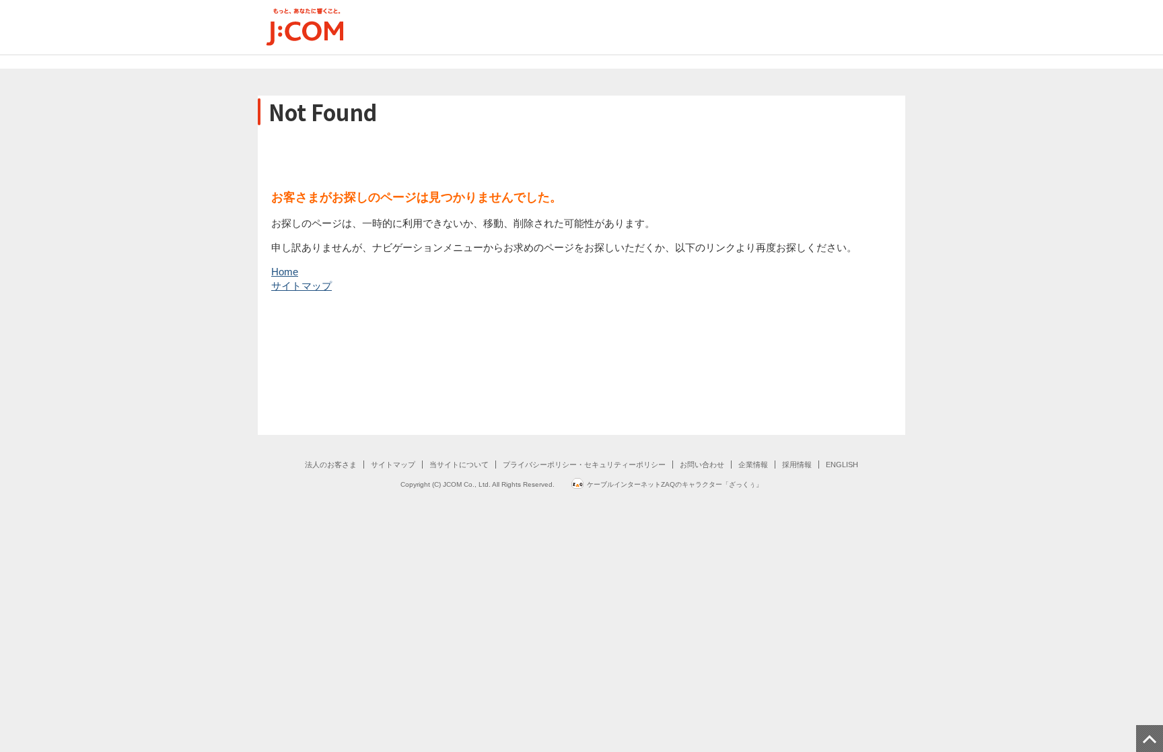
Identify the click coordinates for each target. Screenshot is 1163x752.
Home (284, 271)
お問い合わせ (702, 464)
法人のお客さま (331, 464)
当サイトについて (459, 464)
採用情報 (797, 464)
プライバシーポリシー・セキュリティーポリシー (584, 464)
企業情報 (753, 464)
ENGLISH (842, 464)
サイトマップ (301, 286)
